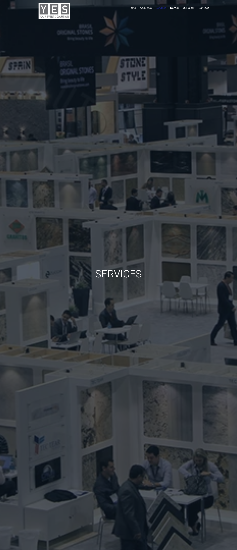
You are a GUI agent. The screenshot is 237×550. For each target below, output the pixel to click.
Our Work (188, 7)
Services (161, 7)
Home (132, 7)
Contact (203, 7)
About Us (146, 7)
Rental (174, 7)
